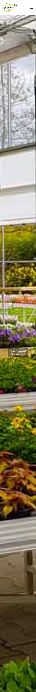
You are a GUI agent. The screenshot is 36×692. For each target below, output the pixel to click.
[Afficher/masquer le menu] (32, 8)
